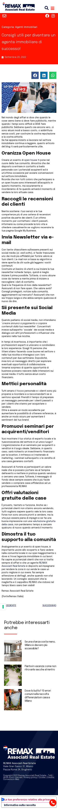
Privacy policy (30, 778)
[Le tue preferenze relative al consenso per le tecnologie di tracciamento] (3, 607)
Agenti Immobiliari (26, 27)
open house (30, 160)
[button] (35, 75)
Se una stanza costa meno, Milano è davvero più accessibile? (40, 645)
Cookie (42, 778)
